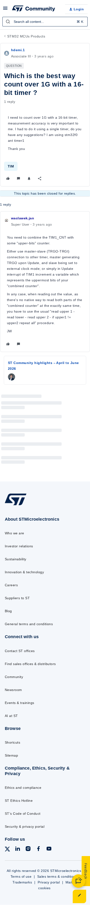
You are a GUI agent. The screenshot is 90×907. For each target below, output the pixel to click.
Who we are (14, 533)
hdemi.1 (18, 50)
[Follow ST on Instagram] (28, 849)
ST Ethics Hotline (19, 800)
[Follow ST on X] (7, 850)
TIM (11, 166)
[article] (45, 281)
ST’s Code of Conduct (23, 813)
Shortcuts (12, 742)
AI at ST (11, 716)
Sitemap (11, 755)
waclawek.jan (22, 218)
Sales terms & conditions (57, 876)
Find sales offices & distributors (30, 664)
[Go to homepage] (15, 505)
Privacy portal (49, 882)
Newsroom (13, 690)
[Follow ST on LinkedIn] (17, 849)
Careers (11, 585)
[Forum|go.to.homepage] (33, 9)
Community (14, 677)
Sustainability (15, 559)
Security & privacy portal (24, 826)
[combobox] (45, 21)
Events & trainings (19, 703)
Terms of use (21, 876)
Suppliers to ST (17, 598)
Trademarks (22, 882)
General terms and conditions (29, 624)
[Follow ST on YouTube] (49, 849)
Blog (8, 611)
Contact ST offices (20, 651)
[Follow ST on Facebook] (38, 849)
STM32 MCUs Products (26, 36)
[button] (5, 10)
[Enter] (7, 21)
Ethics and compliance (23, 788)
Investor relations (19, 546)
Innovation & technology (24, 572)
